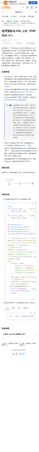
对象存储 (8, 21)
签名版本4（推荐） (26, 145)
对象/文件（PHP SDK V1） (11, 23)
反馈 (23, 354)
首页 (3, 21)
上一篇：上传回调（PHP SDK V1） (10, 344)
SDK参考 (16, 21)
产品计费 (22, 16)
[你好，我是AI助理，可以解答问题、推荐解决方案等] (27, 7)
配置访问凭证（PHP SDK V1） (25, 92)
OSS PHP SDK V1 (26, 21)
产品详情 (18, 43)
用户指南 (5, 16)
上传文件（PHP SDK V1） (28, 23)
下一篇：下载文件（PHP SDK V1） (28, 344)
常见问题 (31, 16)
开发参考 (14, 16)
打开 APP (33, 3)
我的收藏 (32, 43)
